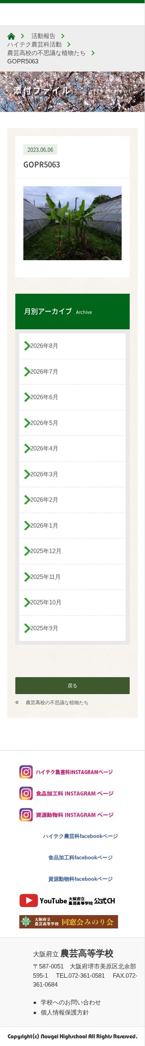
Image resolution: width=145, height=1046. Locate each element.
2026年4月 (44, 448)
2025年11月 (45, 576)
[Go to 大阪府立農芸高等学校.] (11, 36)
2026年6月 (44, 397)
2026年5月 (44, 422)
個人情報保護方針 (65, 1012)
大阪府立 (73, 954)
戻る (72, 685)
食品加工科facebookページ (80, 857)
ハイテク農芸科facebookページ (80, 836)
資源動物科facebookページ (80, 879)
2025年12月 (46, 550)
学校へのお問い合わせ (71, 1002)
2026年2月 (44, 499)
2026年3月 (44, 474)
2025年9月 (44, 628)
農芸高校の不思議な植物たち (57, 702)
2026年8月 (44, 345)
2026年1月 (44, 525)
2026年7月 (44, 371)
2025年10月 (46, 602)
